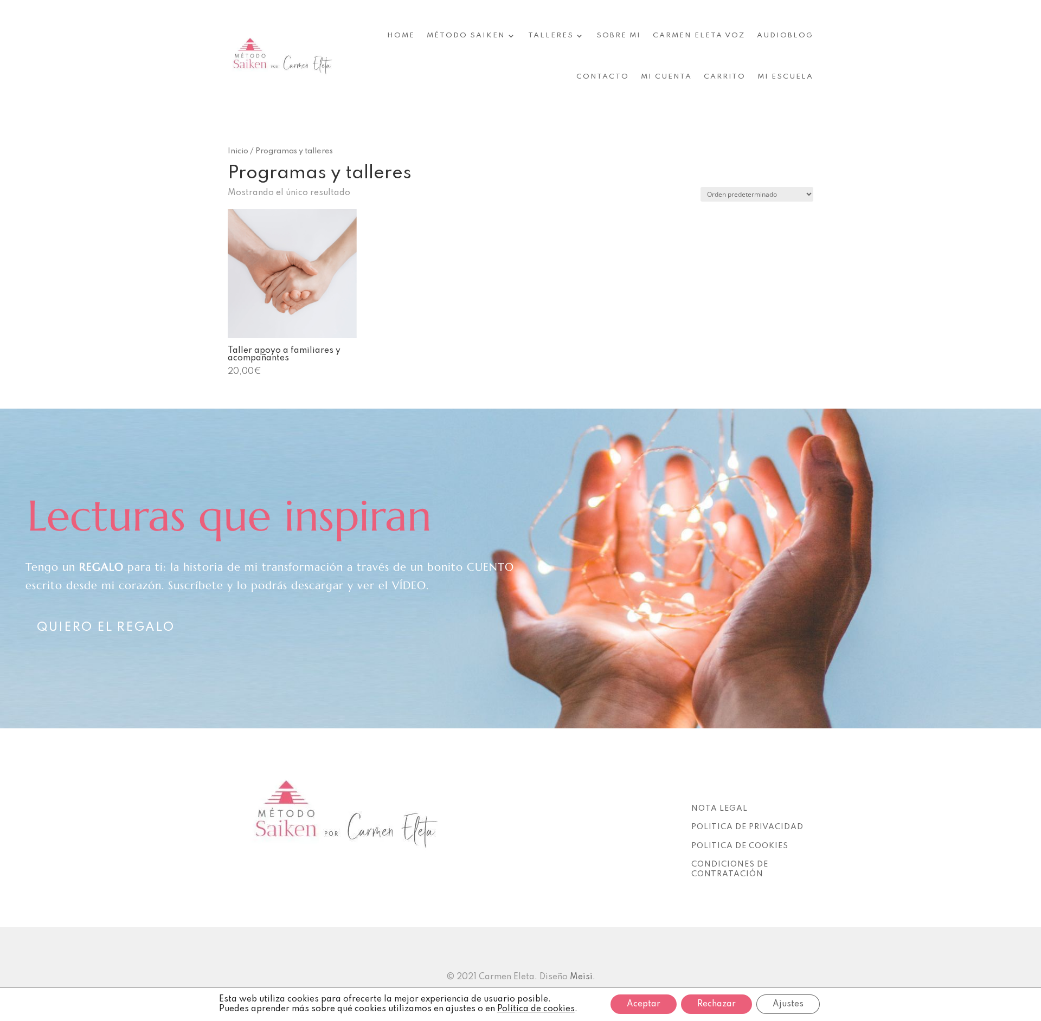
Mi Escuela (785, 76)
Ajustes (788, 1004)
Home (401, 35)
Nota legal (719, 808)
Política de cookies (536, 1009)
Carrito (725, 76)
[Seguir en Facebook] (718, 785)
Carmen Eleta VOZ (699, 35)
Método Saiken (466, 35)
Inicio (238, 151)
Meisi (581, 977)
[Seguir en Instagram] (696, 785)
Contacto (602, 76)
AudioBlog (785, 35)
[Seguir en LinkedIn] (740, 785)
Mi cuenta (666, 76)
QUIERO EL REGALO (106, 628)
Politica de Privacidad (747, 827)
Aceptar (643, 1004)
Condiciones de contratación (729, 869)
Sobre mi (618, 35)
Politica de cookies (739, 846)
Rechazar (716, 1004)
